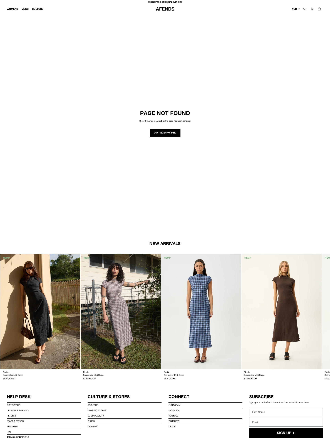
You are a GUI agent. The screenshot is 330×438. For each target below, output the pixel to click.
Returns (11, 416)
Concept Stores (97, 410)
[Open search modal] (304, 9)
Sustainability (96, 416)
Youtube (173, 416)
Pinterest (173, 421)
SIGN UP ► (286, 433)
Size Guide (12, 426)
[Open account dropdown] (312, 9)
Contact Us (13, 405)
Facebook (173, 410)
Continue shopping (165, 132)
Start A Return (15, 421)
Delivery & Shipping (18, 410)
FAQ (9, 432)
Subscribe (261, 396)
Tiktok (172, 426)
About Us (93, 405)
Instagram (174, 405)
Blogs (91, 421)
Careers (92, 426)
